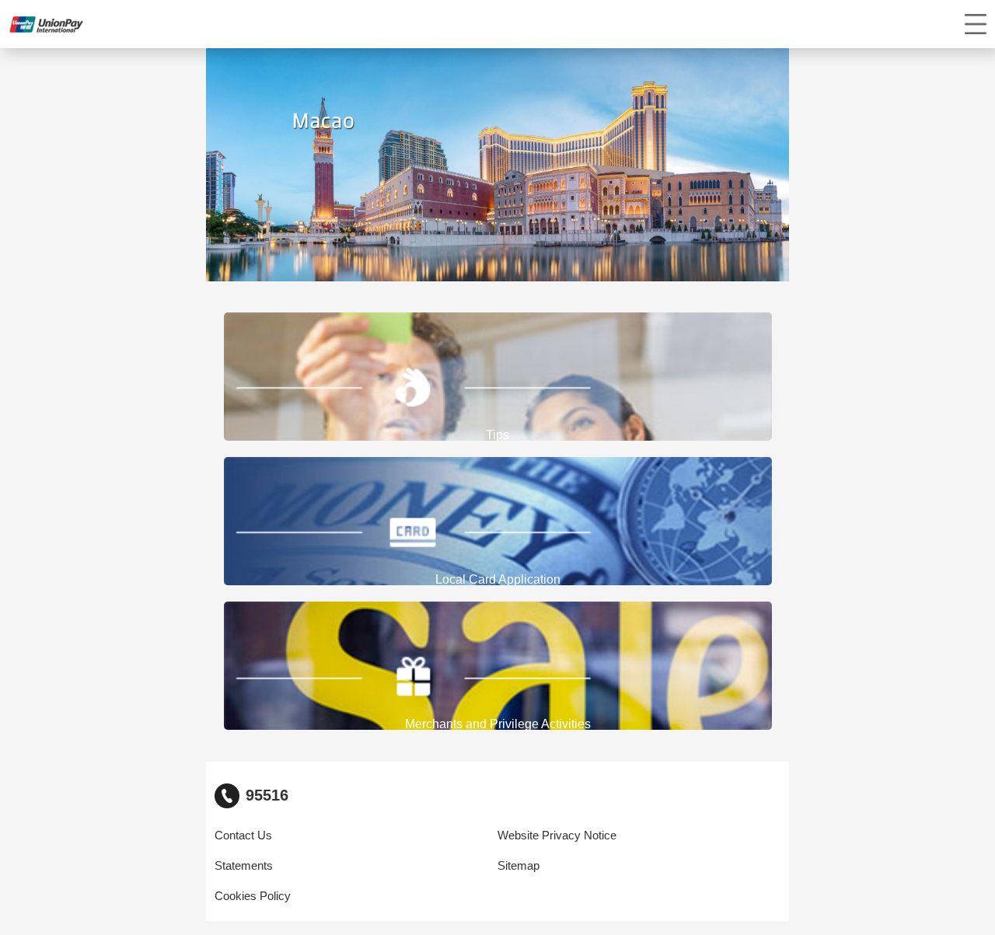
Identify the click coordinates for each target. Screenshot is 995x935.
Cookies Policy (253, 896)
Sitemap (518, 866)
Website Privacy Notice (557, 835)
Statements (244, 866)
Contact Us (243, 835)
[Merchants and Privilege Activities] (498, 666)
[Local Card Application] (498, 521)
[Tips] (498, 377)
